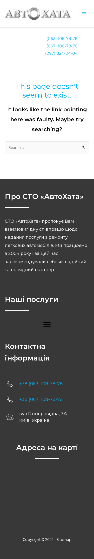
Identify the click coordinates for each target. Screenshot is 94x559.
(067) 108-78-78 (62, 46)
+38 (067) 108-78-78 (41, 399)
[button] (47, 324)
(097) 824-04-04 (61, 53)
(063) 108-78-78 (62, 38)
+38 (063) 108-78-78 (41, 383)
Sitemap (64, 539)
